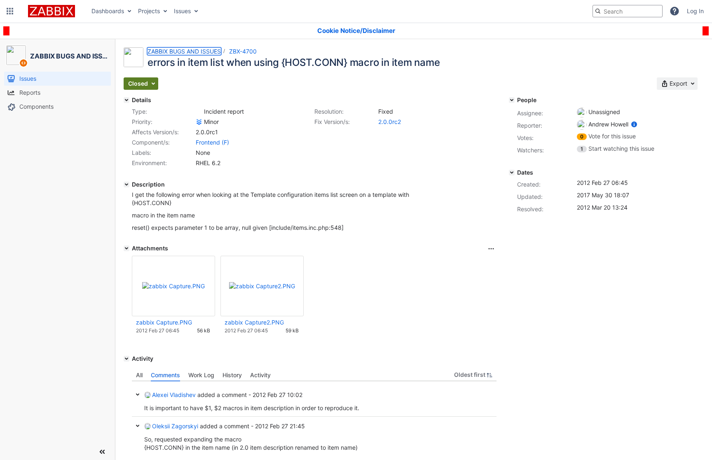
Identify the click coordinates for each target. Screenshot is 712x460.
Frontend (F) (212, 142)
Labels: (141, 152)
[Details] (126, 100)
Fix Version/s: (332, 121)
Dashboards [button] (107, 10)
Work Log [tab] (201, 374)
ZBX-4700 (243, 51)
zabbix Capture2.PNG (254, 322)
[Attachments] (126, 248)
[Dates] (512, 172)
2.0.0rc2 (389, 121)
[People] (512, 100)
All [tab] (139, 374)
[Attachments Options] (491, 249)
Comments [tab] (165, 374)
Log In (695, 10)
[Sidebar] (102, 452)
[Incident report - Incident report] (199, 111)
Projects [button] (149, 10)
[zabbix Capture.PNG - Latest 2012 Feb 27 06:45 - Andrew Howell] (173, 286)
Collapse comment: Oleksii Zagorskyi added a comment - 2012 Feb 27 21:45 (137, 426)
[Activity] (126, 359)
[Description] (126, 184)
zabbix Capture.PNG (164, 322)
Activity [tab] (260, 374)
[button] (10, 11)
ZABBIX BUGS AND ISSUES (184, 51)
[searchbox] (627, 11)
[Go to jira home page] (51, 11)
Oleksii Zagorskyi (175, 426)
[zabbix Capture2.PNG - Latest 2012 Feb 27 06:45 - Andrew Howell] (262, 286)
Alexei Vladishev (174, 394)
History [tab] (232, 374)
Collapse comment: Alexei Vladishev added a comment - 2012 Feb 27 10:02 (137, 394)
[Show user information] (634, 124)
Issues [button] (182, 10)
